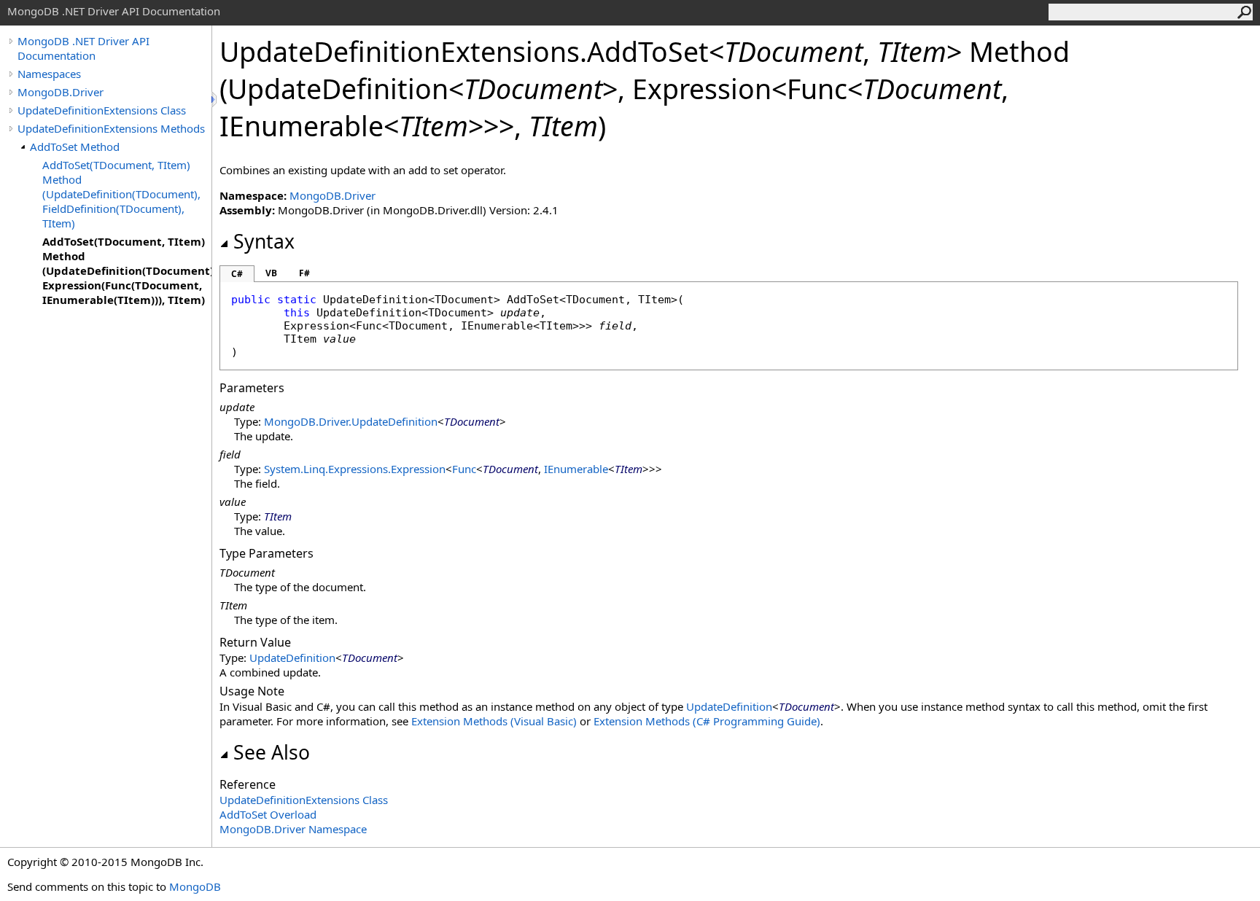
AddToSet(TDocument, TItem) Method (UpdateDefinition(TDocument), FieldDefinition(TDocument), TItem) (121, 193)
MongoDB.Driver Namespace (293, 829)
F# (304, 273)
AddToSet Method (75, 146)
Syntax (264, 241)
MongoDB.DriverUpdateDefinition (351, 421)
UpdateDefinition (292, 657)
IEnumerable (576, 468)
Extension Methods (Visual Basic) (494, 721)
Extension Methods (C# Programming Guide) (707, 721)
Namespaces (49, 73)
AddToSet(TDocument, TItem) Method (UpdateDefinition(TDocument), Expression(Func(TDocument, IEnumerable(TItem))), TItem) (126, 270)
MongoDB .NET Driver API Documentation (83, 48)
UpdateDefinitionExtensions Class (102, 110)
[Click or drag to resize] (215, 99)
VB (271, 273)
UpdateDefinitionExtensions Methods (111, 128)
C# (237, 274)
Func (464, 468)
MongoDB (195, 886)
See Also (271, 752)
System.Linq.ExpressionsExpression (355, 468)
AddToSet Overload (267, 814)
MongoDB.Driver (61, 92)
